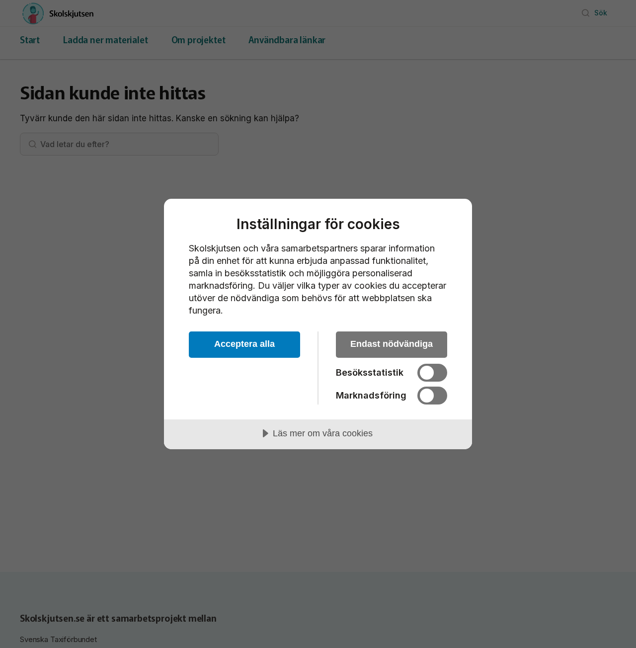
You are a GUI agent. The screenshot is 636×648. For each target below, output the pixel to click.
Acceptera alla (244, 344)
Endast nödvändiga (391, 344)
